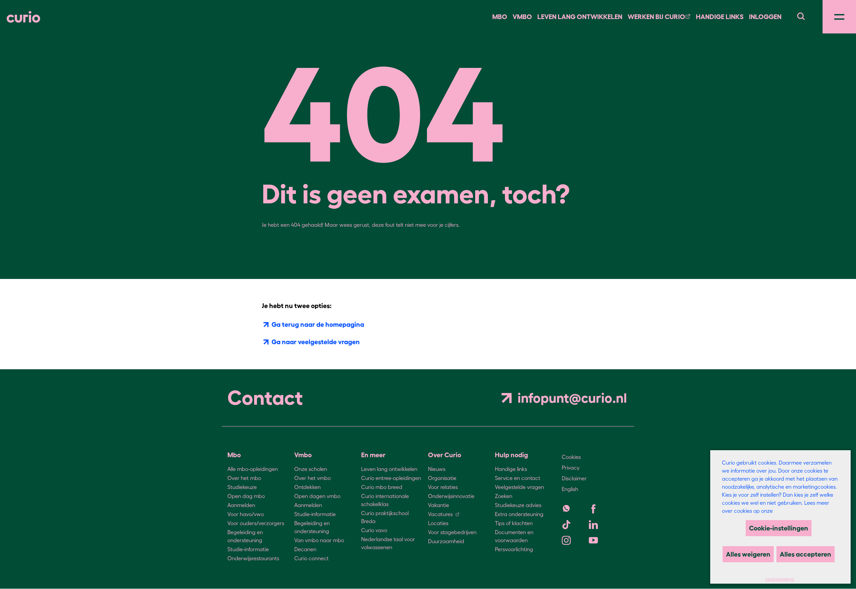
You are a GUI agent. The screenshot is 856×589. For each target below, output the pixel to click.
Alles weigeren (748, 554)
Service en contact (517, 478)
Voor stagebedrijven (452, 532)
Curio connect (311, 558)
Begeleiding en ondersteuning (245, 536)
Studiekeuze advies (518, 505)
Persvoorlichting (514, 549)
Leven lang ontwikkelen (389, 469)
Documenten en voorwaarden (514, 536)
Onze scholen (310, 469)
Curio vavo (374, 530)
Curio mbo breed (381, 487)
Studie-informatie (248, 549)
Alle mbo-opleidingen (252, 469)
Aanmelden (241, 505)
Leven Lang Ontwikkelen (579, 16)
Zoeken (503, 496)
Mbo (499, 16)
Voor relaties (443, 487)
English (570, 489)
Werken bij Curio (656, 16)
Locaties (438, 523)
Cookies (571, 457)
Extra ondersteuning (519, 514)
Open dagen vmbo (317, 496)
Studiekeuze (242, 487)
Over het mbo (244, 478)
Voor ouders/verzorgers (255, 523)
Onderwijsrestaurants (253, 558)
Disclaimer (574, 478)
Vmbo (522, 16)
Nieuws (436, 469)
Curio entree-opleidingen (391, 478)
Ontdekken (307, 487)
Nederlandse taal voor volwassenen (388, 543)
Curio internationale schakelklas (385, 500)
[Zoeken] (801, 15)
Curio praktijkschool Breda (385, 517)
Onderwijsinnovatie (451, 496)
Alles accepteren (805, 554)
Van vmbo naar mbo (319, 540)
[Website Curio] (23, 17)
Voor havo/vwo (245, 514)
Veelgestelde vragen (519, 487)
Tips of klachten (514, 523)
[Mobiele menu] (839, 16)
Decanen (305, 549)
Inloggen (765, 16)
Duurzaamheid (446, 541)
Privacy (570, 468)
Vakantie (438, 505)
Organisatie (442, 478)
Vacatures (440, 514)
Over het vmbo (312, 478)
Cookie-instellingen (778, 528)
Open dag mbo (246, 496)
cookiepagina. (779, 579)
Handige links (720, 16)
